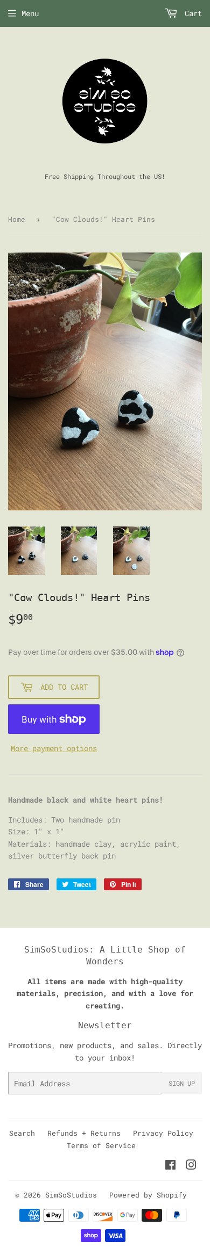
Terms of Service (101, 1145)
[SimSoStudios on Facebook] (170, 1166)
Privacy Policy (163, 1133)
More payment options (54, 748)
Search (22, 1133)
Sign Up (182, 1083)
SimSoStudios (71, 1195)
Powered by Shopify (148, 1195)
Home (16, 219)
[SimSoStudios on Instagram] (191, 1166)
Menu (30, 13)
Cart (191, 13)
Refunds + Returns (84, 1133)
